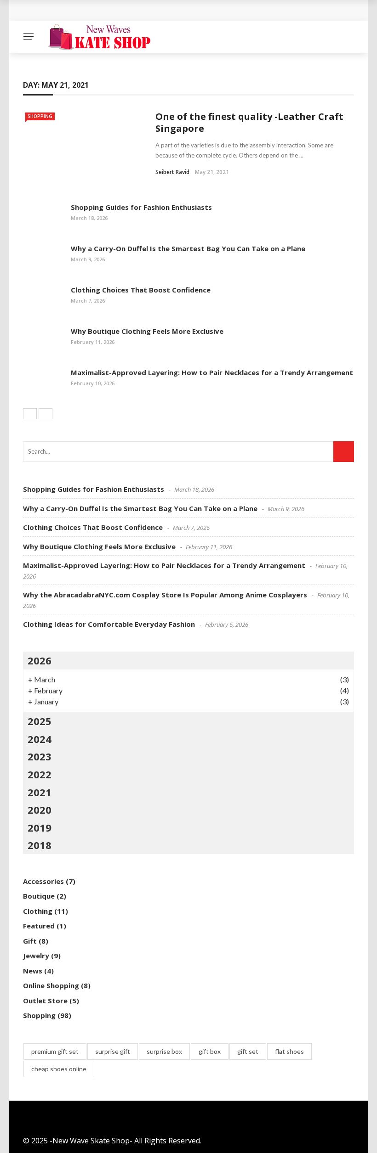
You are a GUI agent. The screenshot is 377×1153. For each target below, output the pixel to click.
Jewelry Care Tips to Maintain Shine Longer (112, 10)
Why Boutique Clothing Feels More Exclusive (147, 331)
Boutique (39, 895)
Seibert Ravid (172, 172)
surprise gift (112, 1051)
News (32, 970)
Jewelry (36, 955)
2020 (39, 809)
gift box (210, 1051)
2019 (39, 827)
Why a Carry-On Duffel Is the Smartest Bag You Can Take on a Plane (188, 248)
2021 (39, 792)
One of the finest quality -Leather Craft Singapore (249, 122)
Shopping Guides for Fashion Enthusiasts (141, 207)
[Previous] (30, 413)
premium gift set (55, 1051)
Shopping (40, 116)
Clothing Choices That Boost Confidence (141, 289)
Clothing (37, 911)
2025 (39, 721)
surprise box (164, 1051)
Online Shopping (51, 985)
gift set (247, 1051)
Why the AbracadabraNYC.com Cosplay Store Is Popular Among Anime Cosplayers (165, 594)
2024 (39, 739)
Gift (30, 940)
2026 (39, 660)
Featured (39, 925)
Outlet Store (45, 1000)
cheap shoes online (58, 1069)
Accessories (43, 881)
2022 (39, 774)
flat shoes (289, 1051)
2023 (39, 756)
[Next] (45, 413)
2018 (39, 845)
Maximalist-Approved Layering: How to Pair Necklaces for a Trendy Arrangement (212, 372)
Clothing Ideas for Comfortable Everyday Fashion (109, 624)
